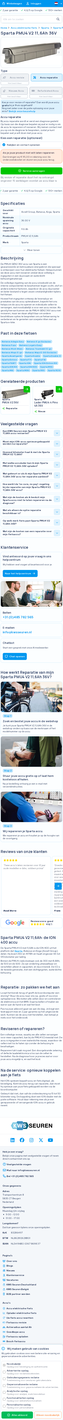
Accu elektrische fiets (24, 27)
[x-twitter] (41, 1140)
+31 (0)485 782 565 (18, 617)
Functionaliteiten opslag (24, 1399)
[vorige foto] (4, 52)
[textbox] (56, 3)
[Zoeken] (58, 19)
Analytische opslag (26, 1392)
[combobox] (57, 3)
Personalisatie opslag (20, 1406)
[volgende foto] (58, 52)
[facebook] (22, 1140)
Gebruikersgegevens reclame (29, 1379)
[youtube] (50, 1140)
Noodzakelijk (27, 1365)
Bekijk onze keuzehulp (22, 111)
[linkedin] (12, 1140)
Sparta (45, 27)
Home (4, 27)
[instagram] (31, 1140)
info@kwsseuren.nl (17, 632)
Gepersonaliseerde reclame (33, 1386)
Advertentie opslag (23, 1372)
